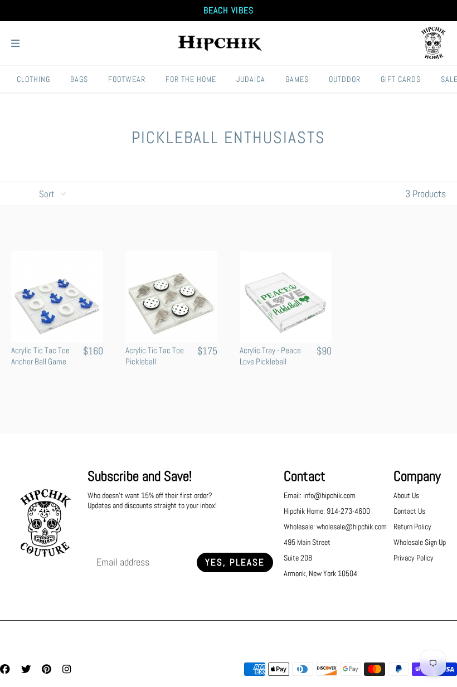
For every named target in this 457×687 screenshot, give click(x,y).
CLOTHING (33, 79)
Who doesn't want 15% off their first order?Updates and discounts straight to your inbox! (152, 500)
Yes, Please (235, 562)
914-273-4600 (348, 511)
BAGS (79, 79)
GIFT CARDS (401, 79)
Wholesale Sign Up (419, 542)
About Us (406, 495)
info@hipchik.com (329, 495)
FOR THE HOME (191, 79)
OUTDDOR (345, 79)
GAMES (297, 79)
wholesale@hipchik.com (352, 527)
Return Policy (412, 527)
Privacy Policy (413, 558)
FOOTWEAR (126, 79)
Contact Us (409, 511)
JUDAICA (250, 79)
